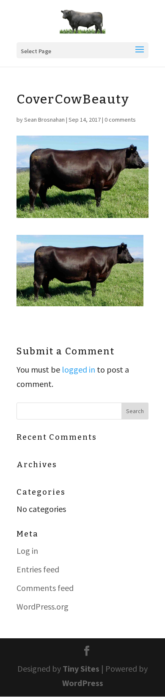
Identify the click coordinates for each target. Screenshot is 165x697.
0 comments (120, 119)
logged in (78, 369)
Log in (27, 550)
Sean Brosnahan (44, 119)
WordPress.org (42, 606)
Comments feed (45, 588)
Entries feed (37, 569)
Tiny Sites (81, 668)
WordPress (82, 683)
